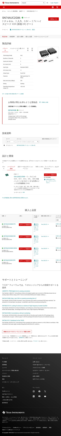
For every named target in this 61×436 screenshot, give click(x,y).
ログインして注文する (50, 174)
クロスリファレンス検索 (39, 367)
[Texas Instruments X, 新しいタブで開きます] (45, 392)
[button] (4, 7)
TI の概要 (4, 361)
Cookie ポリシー (17, 427)
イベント (4, 373)
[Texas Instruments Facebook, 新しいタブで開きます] (39, 392)
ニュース (4, 367)
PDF (24, 192)
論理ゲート (22, 11)
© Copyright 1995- (8, 432)
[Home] (10, 3)
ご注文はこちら (53, 19)
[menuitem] (53, 7)
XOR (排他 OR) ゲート (32, 11)
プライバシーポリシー (28, 427)
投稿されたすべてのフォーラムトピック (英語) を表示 (17, 331)
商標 (50, 427)
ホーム (4, 11)
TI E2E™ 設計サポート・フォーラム (41, 364)
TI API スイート (6, 391)
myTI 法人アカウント (7, 394)
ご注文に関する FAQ (7, 399)
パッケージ (35, 373)
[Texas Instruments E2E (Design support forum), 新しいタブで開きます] (39, 397)
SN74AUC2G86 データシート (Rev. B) (21, 29)
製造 (3, 379)
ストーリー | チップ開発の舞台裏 (10, 370)
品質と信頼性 (36, 376)
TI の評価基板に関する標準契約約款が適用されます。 (15, 197)
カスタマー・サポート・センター (41, 370)
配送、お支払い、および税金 (9, 397)
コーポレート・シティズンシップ (10, 382)
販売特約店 (5, 402)
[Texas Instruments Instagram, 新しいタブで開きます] (34, 392)
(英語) (33, 29)
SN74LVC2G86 (12, 110)
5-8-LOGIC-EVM (19, 177)
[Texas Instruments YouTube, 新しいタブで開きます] (45, 397)
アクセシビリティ (6, 427)
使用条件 (21, 337)
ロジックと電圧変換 (12, 11)
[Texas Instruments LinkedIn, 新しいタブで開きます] (34, 397)
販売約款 (38, 427)
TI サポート (36, 341)
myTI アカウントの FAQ (38, 379)
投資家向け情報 (6, 376)
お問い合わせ (36, 361)
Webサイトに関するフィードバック (11, 429)
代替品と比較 (45, 102)
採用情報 (4, 364)
